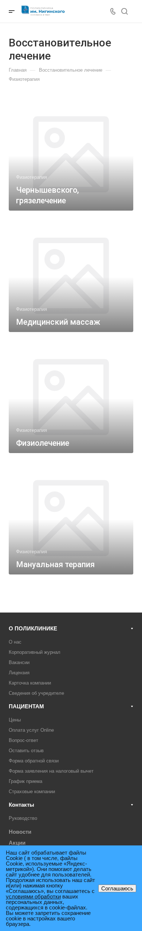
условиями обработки (33, 896)
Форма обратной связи (34, 761)
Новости (20, 832)
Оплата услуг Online (31, 730)
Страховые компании (32, 791)
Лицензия (19, 672)
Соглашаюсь (117, 888)
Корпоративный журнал (34, 652)
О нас (15, 642)
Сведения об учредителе (36, 693)
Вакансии (19, 662)
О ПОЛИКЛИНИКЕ (33, 628)
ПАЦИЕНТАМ (26, 706)
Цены (15, 720)
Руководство (23, 818)
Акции (17, 843)
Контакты (21, 805)
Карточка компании (30, 683)
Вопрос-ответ (23, 740)
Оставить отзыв (26, 750)
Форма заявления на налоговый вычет (51, 771)
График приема (25, 781)
